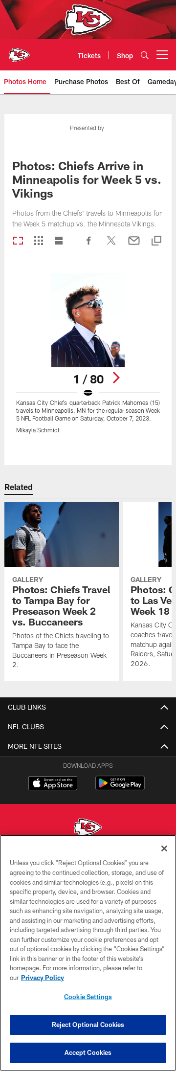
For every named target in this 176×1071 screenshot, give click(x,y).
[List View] (58, 241)
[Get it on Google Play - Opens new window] (120, 788)
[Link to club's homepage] (19, 51)
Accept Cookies (88, 1052)
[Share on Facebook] (89, 245)
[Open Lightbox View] (88, 359)
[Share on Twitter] (111, 245)
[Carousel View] (18, 241)
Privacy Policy (42, 978)
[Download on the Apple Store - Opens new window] (53, 784)
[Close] (164, 848)
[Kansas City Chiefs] (88, 829)
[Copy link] (156, 241)
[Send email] (134, 245)
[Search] (145, 55)
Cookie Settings (88, 997)
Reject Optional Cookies (88, 1024)
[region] (88, 953)
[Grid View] (38, 241)
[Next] (116, 377)
